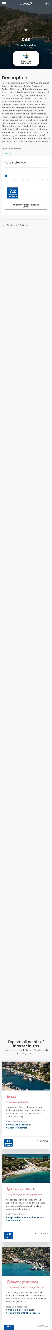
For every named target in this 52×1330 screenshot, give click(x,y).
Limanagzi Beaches (24, 1282)
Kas (13, 1097)
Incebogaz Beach (23, 1189)
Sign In (47, 3)
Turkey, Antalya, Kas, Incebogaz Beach (24, 1194)
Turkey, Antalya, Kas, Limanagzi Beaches (25, 1287)
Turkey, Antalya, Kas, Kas (17, 1102)
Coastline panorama (26, 62)
